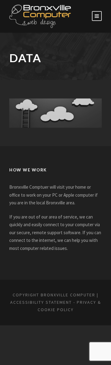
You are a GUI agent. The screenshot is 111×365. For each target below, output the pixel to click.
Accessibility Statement (41, 302)
